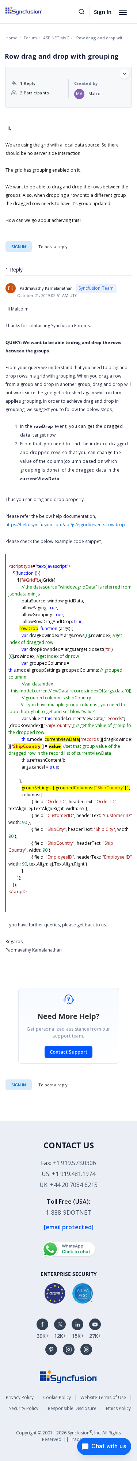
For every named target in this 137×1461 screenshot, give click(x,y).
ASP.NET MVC (56, 37)
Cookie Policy (57, 1397)
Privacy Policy (20, 1397)
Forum (30, 37)
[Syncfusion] (68, 1375)
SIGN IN (18, 1084)
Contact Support (68, 1051)
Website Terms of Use (103, 1397)
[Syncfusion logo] (31, 10)
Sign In (102, 11)
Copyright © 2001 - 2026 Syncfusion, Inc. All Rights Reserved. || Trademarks (68, 1435)
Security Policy (23, 1408)
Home (11, 37)
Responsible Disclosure (72, 1408)
